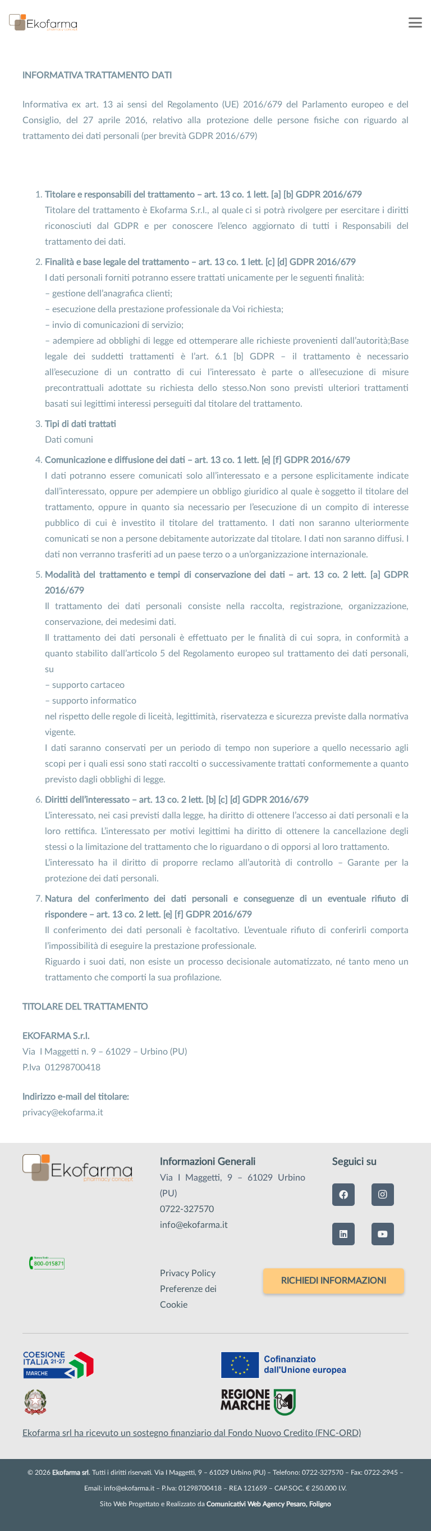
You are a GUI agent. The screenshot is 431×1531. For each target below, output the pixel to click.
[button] (415, 22)
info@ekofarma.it (194, 1225)
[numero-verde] (47, 1264)
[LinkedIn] (343, 1234)
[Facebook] (343, 1194)
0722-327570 (187, 1209)
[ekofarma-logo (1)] (43, 22)
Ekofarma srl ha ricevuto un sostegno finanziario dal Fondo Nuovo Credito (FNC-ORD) (191, 1433)
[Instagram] (383, 1194)
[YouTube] (383, 1234)
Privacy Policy (188, 1273)
